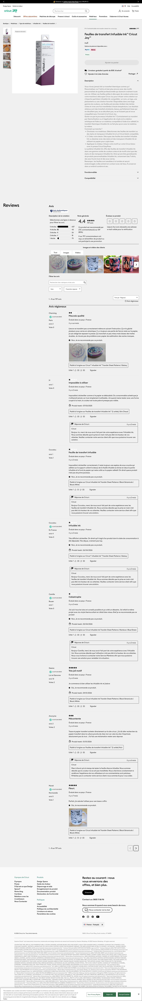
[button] (124, 11)
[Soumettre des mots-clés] (86, 11)
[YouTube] (97, 917)
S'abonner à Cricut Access (119, 16)
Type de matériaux (25, 23)
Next (138, 2)
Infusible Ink (37, 23)
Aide (128, 6)
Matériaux (14, 23)
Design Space (7, 6)
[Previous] (17, 61)
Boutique (6, 23)
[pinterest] (92, 917)
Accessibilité (135, 6)
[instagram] (88, 917)
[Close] (138, 994)
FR (125, 6)
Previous (3, 2)
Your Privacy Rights (94, 994)
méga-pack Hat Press (70, 2)
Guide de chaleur (18, 6)
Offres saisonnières (30, 16)
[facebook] (83, 917)
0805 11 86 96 (98, 899)
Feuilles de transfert (49, 23)
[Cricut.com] (10, 11)
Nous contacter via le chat (99, 910)
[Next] (73, 61)
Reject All (109, 994)
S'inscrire (88, 892)
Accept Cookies (124, 994)
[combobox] (71, 11)
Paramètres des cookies (46, 914)
